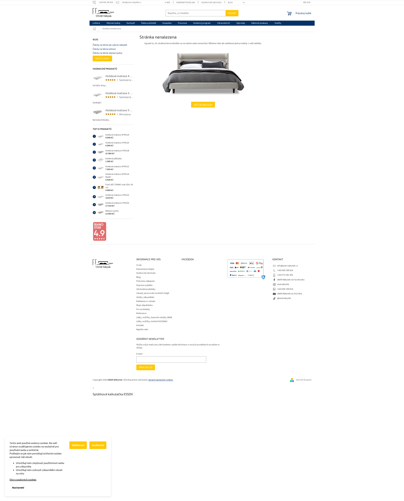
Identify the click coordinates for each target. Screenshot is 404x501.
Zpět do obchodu (203, 104)
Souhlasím (98, 445)
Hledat (232, 13)
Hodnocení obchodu (211, 2)
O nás (167, 2)
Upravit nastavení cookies (160, 379)
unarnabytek (283, 284)
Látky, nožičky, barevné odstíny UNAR (154, 317)
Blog (230, 2)
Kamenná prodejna (185, 2)
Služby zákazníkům (145, 297)
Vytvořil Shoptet (303, 380)
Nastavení (18, 487)
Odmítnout (78, 445)
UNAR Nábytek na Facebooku (290, 279)
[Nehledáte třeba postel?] (203, 73)
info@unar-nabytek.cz (287, 265)
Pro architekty (143, 309)
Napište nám (142, 329)
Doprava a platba (144, 285)
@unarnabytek (284, 298)
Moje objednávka (144, 305)
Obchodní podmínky (145, 289)
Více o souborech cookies (23, 479)
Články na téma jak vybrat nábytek (110, 45)
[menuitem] (96, 23)
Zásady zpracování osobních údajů (152, 293)
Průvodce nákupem (145, 281)
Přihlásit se (145, 367)
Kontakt (140, 325)
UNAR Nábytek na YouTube (289, 293)
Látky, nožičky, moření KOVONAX (151, 321)
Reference (141, 313)
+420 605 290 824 (285, 270)
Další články (102, 58)
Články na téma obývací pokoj (107, 53)
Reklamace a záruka (145, 301)
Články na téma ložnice (104, 49)
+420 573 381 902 (285, 275)
